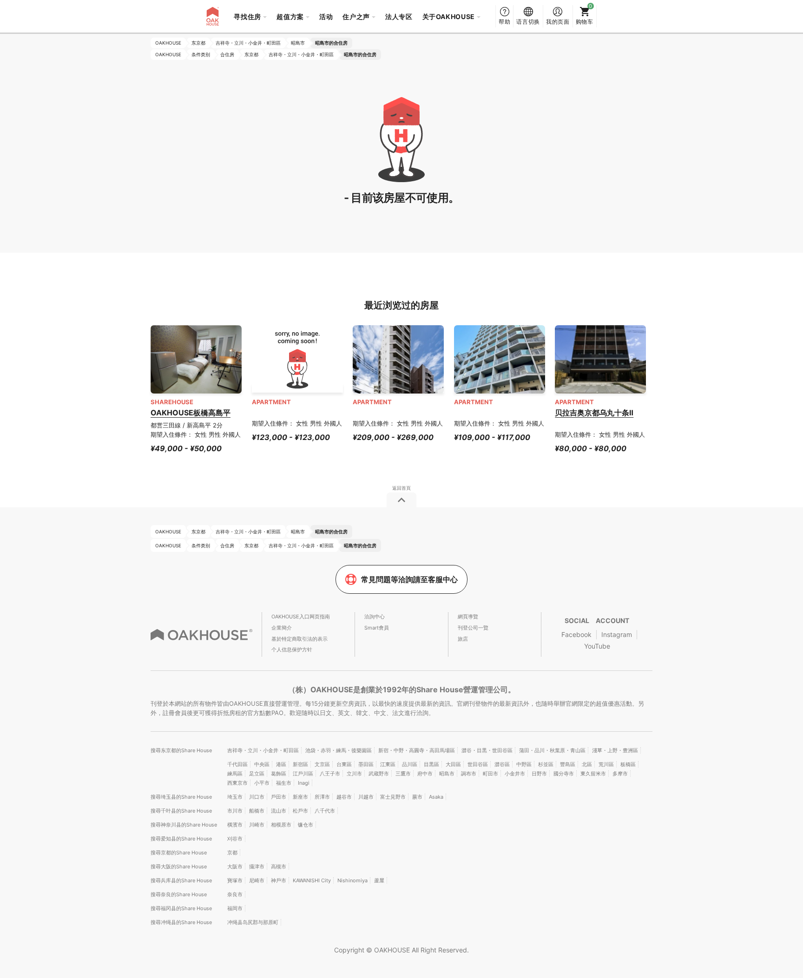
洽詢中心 (374, 616)
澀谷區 (502, 764)
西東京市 (237, 783)
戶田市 (278, 797)
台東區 (344, 764)
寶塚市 (235, 880)
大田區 (453, 764)
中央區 (262, 764)
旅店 (463, 639)
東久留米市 (593, 773)
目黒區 (431, 764)
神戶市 (278, 880)
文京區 (322, 764)
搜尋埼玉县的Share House (181, 797)
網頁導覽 (468, 616)
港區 (281, 764)
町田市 (490, 773)
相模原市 (281, 824)
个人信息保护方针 (291, 649)
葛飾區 (278, 773)
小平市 (262, 783)
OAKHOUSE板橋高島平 (190, 412)
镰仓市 (305, 824)
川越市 (366, 797)
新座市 (300, 797)
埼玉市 (235, 797)
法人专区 (399, 16)
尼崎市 (256, 880)
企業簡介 (281, 627)
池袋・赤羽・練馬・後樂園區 (338, 750)
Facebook (576, 634)
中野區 (524, 764)
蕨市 (417, 797)
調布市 (468, 773)
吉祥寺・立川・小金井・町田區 (263, 750)
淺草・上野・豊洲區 (615, 750)
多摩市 (620, 773)
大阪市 (235, 866)
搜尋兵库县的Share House (181, 880)
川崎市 (256, 824)
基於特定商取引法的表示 (299, 639)
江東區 (387, 764)
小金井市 (515, 773)
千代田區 (237, 764)
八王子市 (330, 773)
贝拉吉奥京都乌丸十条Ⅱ (594, 412)
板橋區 (628, 764)
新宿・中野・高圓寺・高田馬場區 (416, 750)
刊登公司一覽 (473, 627)
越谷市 (344, 797)
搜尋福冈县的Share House (181, 908)
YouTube (597, 646)
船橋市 (256, 810)
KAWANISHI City (312, 880)
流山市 (278, 810)
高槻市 (278, 866)
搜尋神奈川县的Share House (184, 824)
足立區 (256, 773)
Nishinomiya (352, 880)
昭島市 (446, 773)
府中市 (425, 773)
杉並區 (545, 764)
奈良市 (235, 894)
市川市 (235, 810)
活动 (326, 16)
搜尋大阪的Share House (179, 866)
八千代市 (325, 810)
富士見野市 (393, 797)
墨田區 (366, 764)
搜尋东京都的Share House (181, 750)
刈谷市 (235, 838)
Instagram (616, 634)
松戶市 (300, 810)
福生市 (283, 783)
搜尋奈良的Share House (179, 894)
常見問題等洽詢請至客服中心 (409, 579)
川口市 (256, 797)
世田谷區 (477, 764)
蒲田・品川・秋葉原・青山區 (552, 750)
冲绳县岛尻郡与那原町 (252, 922)
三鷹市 (403, 773)
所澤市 (322, 797)
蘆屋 (379, 880)
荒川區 (606, 764)
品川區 (409, 764)
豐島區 (567, 764)
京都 (232, 852)
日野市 (539, 773)
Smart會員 (376, 627)
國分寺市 (563, 773)
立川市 (354, 773)
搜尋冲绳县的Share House (181, 922)
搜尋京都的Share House (179, 852)
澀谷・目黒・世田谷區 (487, 750)
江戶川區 (303, 773)
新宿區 (300, 764)
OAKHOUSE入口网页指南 (300, 616)
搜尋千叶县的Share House (181, 810)
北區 (587, 764)
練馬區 (235, 773)
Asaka (436, 797)
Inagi (303, 783)
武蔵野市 (379, 773)
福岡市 (235, 908)
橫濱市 (235, 824)
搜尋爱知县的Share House (181, 838)
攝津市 (256, 866)
